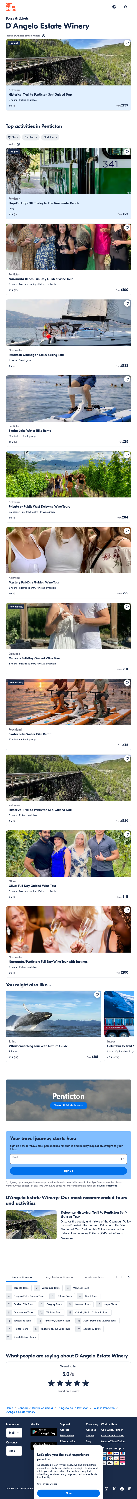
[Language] (114, 7)
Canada (23, 1408)
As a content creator (112, 1435)
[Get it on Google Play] (44, 1432)
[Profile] (125, 7)
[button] (68, 75)
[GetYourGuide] (11, 7)
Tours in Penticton (104, 1408)
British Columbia (42, 1408)
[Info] (43, 36)
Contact (64, 1429)
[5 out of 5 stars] (68, 1383)
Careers (90, 1435)
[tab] (21, 1277)
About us (91, 1429)
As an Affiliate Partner (113, 1441)
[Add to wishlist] (127, 43)
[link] (68, 75)
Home (9, 1408)
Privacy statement (107, 1185)
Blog (88, 1441)
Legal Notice (67, 1435)
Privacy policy (67, 1441)
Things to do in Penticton (72, 1408)
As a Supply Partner (112, 1429)
